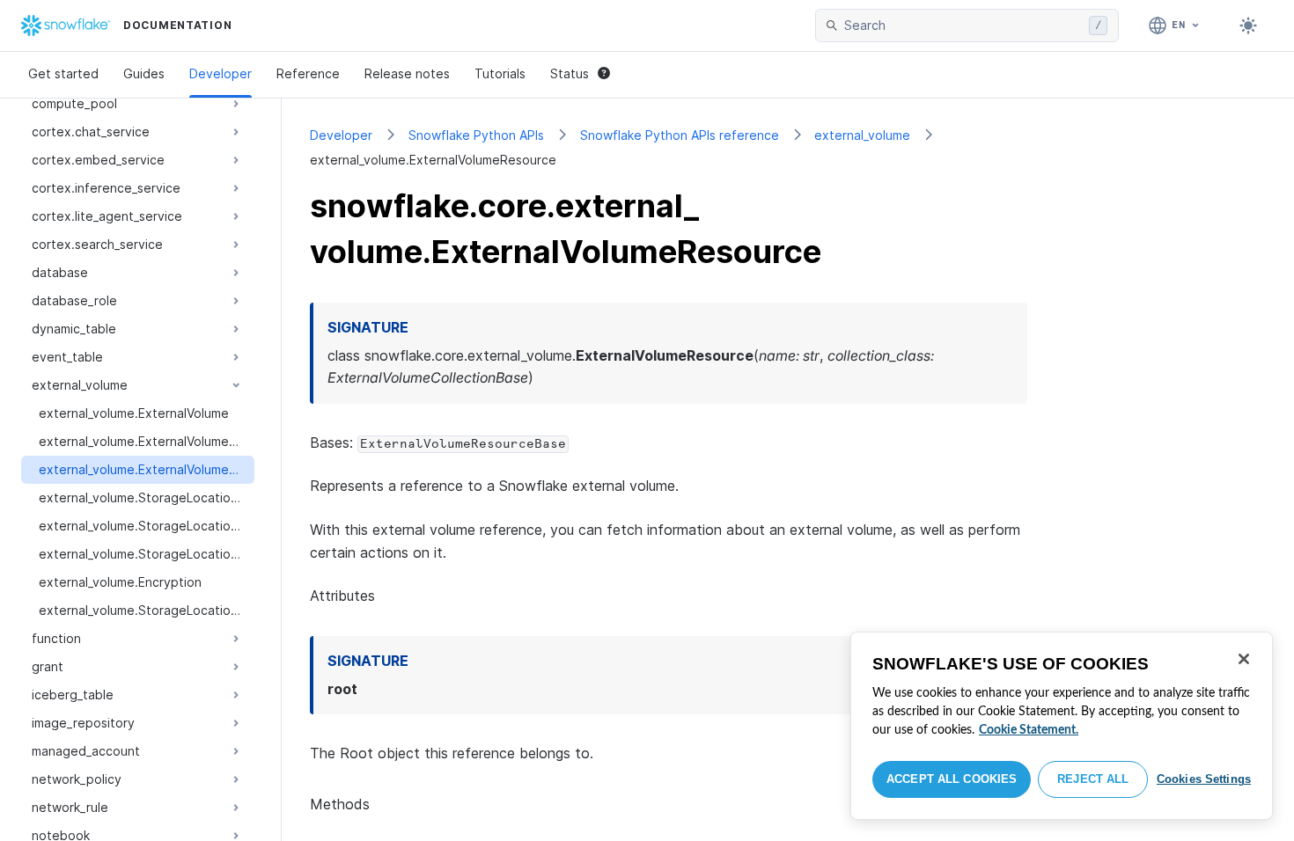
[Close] (1243, 659)
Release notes (407, 73)
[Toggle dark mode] (1248, 25)
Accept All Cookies (951, 779)
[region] (1061, 726)
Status (569, 73)
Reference (308, 73)
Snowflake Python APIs (476, 135)
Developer (220, 73)
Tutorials (500, 73)
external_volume (862, 135)
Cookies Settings (1204, 779)
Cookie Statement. (1028, 730)
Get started (63, 73)
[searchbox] (963, 25)
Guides (144, 73)
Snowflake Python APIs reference (679, 135)
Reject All (1093, 779)
